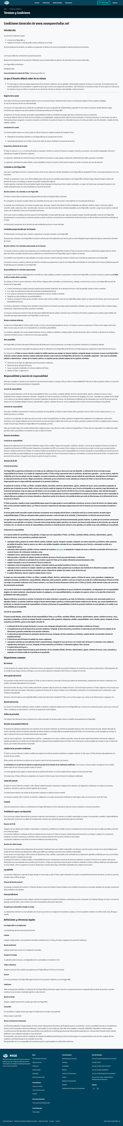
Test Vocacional (103, 3)
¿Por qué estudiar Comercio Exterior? (101, 1066)
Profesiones (46, 3)
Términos (51, 1121)
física (112, 411)
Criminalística (65, 1066)
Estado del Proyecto (8, 1121)
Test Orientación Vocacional (39, 1058)
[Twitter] (97, 1088)
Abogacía (64, 1084)
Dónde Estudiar (57, 3)
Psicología (64, 1062)
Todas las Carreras (37, 1062)
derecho (20, 150)
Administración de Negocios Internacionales (73, 1088)
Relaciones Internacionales (69, 1081)
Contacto (34, 1094)
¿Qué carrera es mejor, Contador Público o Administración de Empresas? (102, 1078)
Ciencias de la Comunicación (69, 1073)
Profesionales (36, 1112)
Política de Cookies (43, 1121)
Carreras (37, 3)
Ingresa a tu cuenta (37, 1086)
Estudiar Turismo (96, 1062)
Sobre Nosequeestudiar (38, 1077)
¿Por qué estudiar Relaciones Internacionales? (104, 1073)
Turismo (64, 1077)
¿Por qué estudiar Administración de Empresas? (104, 1058)
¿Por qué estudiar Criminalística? (100, 1070)
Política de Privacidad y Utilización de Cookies (25, 1121)
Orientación (68, 3)
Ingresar (115, 3)
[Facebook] (93, 1088)
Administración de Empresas (69, 1058)
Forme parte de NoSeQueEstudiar (41, 1103)
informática (59, 549)
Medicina (64, 1070)
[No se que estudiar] (7, 2)
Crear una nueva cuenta (38, 1090)
